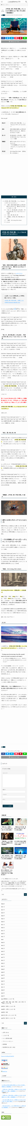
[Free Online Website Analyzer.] (4, 1071)
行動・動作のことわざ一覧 (9, 1018)
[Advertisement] (14, 177)
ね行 (4, 972)
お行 (4, 915)
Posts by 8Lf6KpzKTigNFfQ (7, 1056)
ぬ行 (4, 969)
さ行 (4, 933)
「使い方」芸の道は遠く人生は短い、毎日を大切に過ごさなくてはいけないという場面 (16, 211)
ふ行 (4, 984)
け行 (4, 927)
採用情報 (5, 1044)
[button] (26, 2)
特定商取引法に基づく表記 (9, 1047)
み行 (4, 996)
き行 (4, 921)
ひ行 (4, 981)
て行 (4, 957)
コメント (5, 773)
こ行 (4, 930)
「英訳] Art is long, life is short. (14, 220)
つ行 (4, 954)
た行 (4, 948)
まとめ (8, 222)
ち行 (4, 951)
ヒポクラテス (19, 273)
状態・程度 (5, 1012)
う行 (4, 909)
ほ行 (4, 990)
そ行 (4, 945)
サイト (4, 799)
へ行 (4, 987)
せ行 (4, 942)
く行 (4, 924)
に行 (4, 966)
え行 (4, 912)
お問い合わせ (6, 1032)
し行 (3, 15)
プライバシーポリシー (8, 1041)
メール (4, 794)
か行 (4, 918)
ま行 (4, 993)
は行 (4, 978)
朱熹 (15, 309)
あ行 (4, 903)
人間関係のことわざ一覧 (8, 998)
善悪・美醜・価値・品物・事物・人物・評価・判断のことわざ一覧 (14, 1002)
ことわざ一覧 (6, 1035)
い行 (4, 906)
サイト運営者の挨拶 (7, 1038)
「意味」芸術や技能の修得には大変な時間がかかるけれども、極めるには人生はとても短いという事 (16, 206)
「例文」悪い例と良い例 (12, 215)
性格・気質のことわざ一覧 (9, 1006)
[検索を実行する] (25, 894)
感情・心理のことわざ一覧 (9, 1009)
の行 (4, 975)
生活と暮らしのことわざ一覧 (9, 1015)
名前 (4, 789)
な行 (4, 963)
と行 (4, 960)
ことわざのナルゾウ (14, 2)
